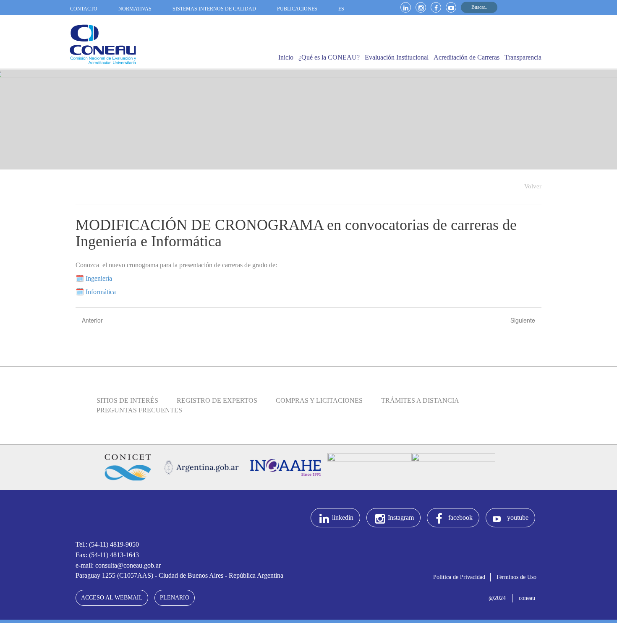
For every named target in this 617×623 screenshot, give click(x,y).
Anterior (92, 320)
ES (341, 9)
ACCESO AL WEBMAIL (112, 597)
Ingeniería (99, 278)
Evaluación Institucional (397, 57)
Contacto (83, 9)
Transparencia (523, 57)
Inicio (285, 57)
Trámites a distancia (420, 400)
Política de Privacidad (459, 577)
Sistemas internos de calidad (214, 9)
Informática (100, 291)
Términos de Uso (516, 577)
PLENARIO (174, 597)
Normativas (135, 9)
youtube (517, 517)
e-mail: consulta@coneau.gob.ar (118, 565)
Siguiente (522, 320)
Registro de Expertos (217, 400)
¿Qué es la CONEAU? (329, 57)
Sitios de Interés (127, 400)
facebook (460, 517)
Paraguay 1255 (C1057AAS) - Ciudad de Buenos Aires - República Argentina (179, 575)
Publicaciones (297, 9)
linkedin (342, 517)
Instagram (401, 517)
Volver (532, 186)
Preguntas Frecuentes (139, 410)
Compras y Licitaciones (319, 400)
